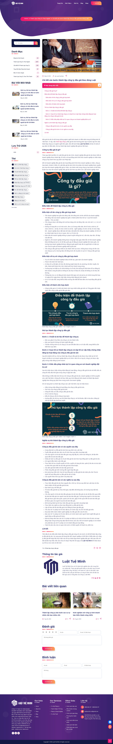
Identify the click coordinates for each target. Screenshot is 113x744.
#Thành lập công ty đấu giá (51, 548)
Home (26, 18)
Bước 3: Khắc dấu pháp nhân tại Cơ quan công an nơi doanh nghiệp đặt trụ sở (68, 119)
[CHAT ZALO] (110, 722)
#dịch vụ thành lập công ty (20, 164)
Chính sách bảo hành (71, 724)
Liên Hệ (97, 3)
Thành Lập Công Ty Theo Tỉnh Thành (26, 76)
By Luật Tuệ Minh (59, 76)
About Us (38, 709)
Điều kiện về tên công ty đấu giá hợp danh (58, 97)
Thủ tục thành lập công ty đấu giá (54, 107)
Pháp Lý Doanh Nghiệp (57, 711)
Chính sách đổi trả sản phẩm (72, 721)
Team (37, 711)
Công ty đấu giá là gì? (51, 91)
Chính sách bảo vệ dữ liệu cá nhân (72, 728)
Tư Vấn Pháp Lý (55, 706)
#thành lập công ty (19, 197)
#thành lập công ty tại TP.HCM (22, 182)
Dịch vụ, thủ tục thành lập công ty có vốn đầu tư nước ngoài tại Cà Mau (30, 133)
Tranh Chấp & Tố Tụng (56, 709)
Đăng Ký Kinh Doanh (26, 58)
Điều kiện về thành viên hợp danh (55, 104)
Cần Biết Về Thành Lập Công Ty (26, 65)
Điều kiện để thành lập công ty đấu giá (55, 94)
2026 (26, 152)
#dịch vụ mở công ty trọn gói (21, 204)
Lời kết (47, 132)
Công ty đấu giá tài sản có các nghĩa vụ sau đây (59, 129)
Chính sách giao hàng (71, 713)
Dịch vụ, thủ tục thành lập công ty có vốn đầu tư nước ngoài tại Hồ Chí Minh (29, 120)
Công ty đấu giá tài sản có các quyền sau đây (59, 126)
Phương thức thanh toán (71, 716)
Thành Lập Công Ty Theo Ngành (40, 18)
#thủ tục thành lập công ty (20, 179)
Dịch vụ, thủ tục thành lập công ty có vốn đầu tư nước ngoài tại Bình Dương (29, 106)
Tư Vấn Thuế (54, 714)
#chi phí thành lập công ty (20, 171)
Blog (37, 714)
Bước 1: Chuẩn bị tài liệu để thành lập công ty (59, 110)
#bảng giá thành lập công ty (21, 175)
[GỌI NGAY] (110, 727)
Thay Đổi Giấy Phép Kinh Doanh (26, 69)
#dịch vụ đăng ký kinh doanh (21, 193)
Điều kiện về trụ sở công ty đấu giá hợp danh (59, 100)
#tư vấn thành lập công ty (20, 189)
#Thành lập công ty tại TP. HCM (22, 186)
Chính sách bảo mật (71, 706)
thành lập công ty (61, 141)
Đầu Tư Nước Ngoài (26, 72)
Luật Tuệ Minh (56, 742)
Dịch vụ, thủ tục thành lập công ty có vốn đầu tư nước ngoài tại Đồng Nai (30, 92)
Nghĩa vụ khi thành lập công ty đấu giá (56, 122)
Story (37, 716)
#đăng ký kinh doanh (19, 200)
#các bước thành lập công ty (21, 168)
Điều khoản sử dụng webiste (71, 709)
